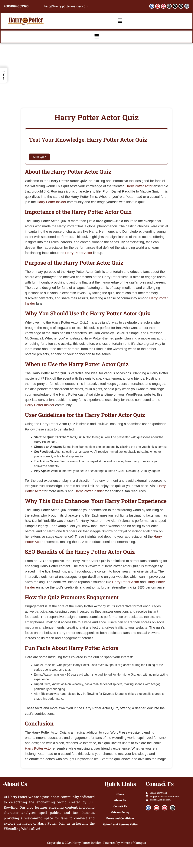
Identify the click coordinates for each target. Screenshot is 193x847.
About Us (120, 800)
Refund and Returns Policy (120, 824)
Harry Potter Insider (51, 202)
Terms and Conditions (120, 818)
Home (120, 794)
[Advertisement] (96, 71)
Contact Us (120, 806)
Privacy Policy (120, 812)
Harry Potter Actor (139, 186)
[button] (120, 21)
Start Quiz (39, 156)
